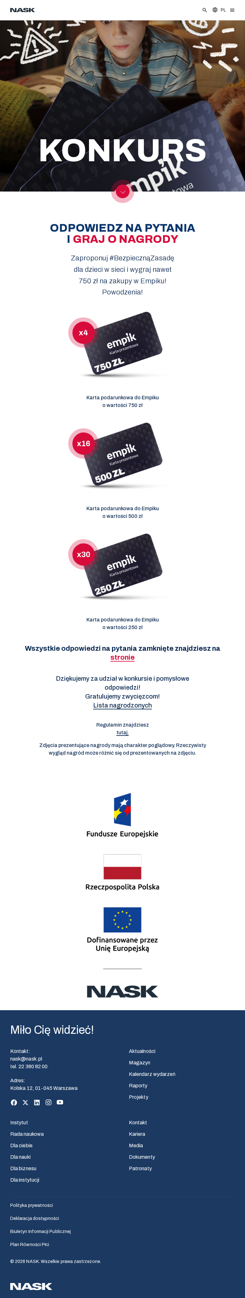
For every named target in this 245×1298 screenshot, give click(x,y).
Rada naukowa (27, 1134)
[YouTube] (60, 1102)
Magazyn (140, 1062)
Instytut (19, 1122)
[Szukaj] (205, 10)
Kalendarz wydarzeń (152, 1074)
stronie (122, 657)
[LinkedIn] (37, 1102)
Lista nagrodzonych (122, 705)
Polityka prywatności (31, 1205)
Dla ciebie (21, 1145)
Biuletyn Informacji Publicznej (40, 1231)
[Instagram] (48, 1102)
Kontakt (138, 1122)
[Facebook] (14, 1102)
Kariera (137, 1134)
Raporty (138, 1085)
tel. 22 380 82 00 (29, 1066)
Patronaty (140, 1168)
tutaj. (122, 732)
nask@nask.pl (26, 1059)
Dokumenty (142, 1157)
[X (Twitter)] (25, 1102)
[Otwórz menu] (232, 10)
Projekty (138, 1097)
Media (136, 1145)
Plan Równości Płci (29, 1244)
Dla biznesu (23, 1168)
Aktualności (142, 1051)
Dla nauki (20, 1157)
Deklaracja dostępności (34, 1218)
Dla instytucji (24, 1180)
